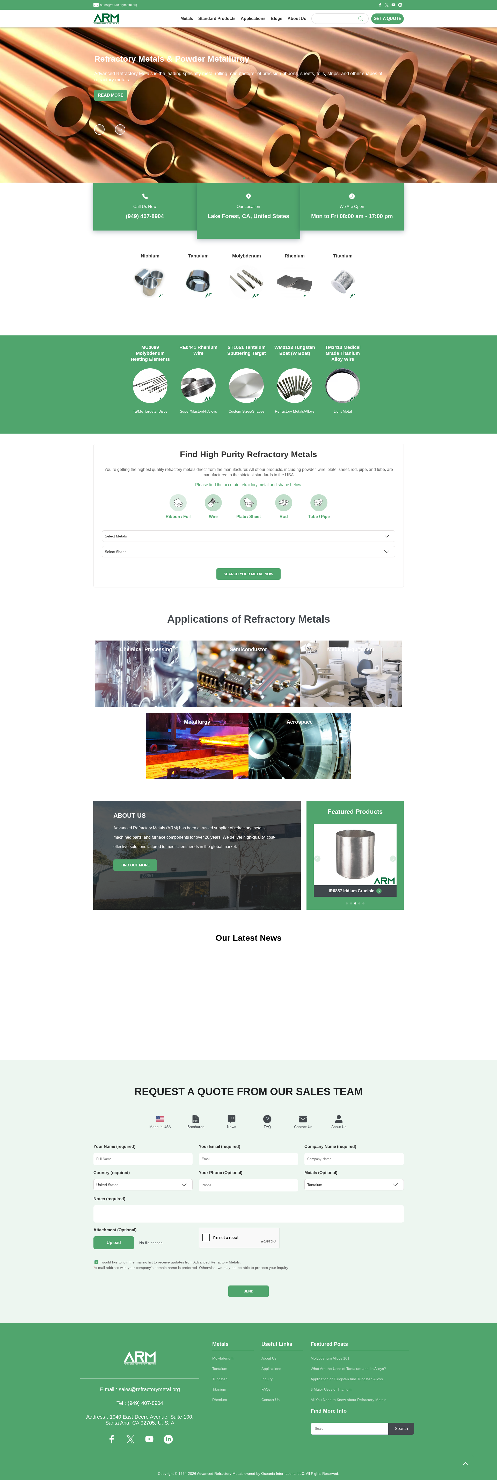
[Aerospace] (299, 778)
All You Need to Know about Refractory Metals (348, 1400)
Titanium (219, 1389)
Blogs (276, 18)
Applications (253, 18)
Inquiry (267, 1379)
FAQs (266, 1389)
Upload (114, 1242)
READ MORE (110, 95)
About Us (297, 18)
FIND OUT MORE (135, 865)
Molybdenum (222, 1358)
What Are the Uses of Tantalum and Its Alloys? (348, 1369)
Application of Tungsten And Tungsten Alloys (347, 1379)
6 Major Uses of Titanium (331, 1389)
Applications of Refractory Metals (248, 619)
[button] (120, 129)
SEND (248, 1291)
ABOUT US (129, 815)
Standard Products (217, 18)
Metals (186, 18)
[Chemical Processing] (146, 705)
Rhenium (219, 1400)
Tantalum (219, 1369)
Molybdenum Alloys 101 (330, 1358)
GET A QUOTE (387, 18)
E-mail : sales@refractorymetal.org (140, 1389)
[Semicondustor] (248, 705)
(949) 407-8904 (145, 216)
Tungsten (220, 1379)
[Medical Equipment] (351, 705)
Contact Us (270, 1400)
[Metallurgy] (197, 778)
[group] (150, 287)
